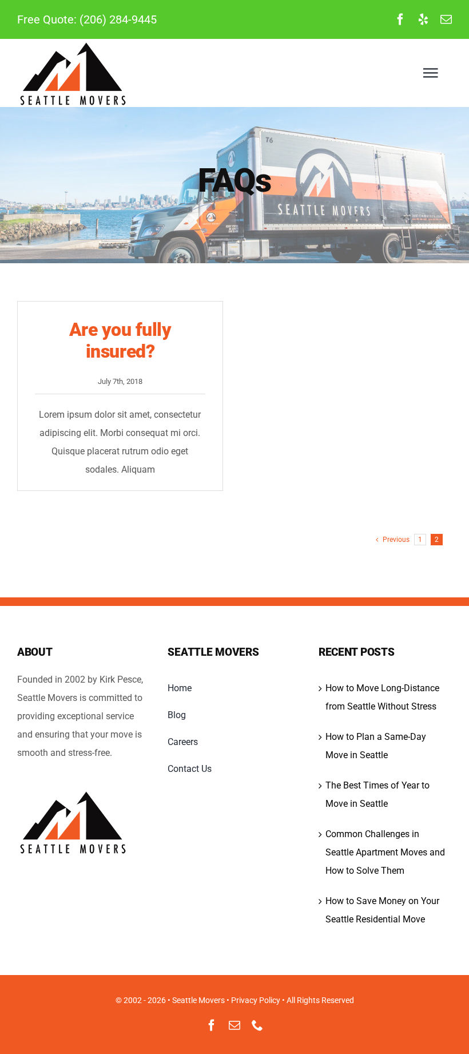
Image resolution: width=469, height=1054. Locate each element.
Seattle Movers (198, 1000)
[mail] (446, 19)
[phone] (257, 1025)
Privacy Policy (255, 1000)
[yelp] (423, 19)
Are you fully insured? (120, 341)
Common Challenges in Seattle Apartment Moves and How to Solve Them (385, 852)
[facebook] (400, 19)
